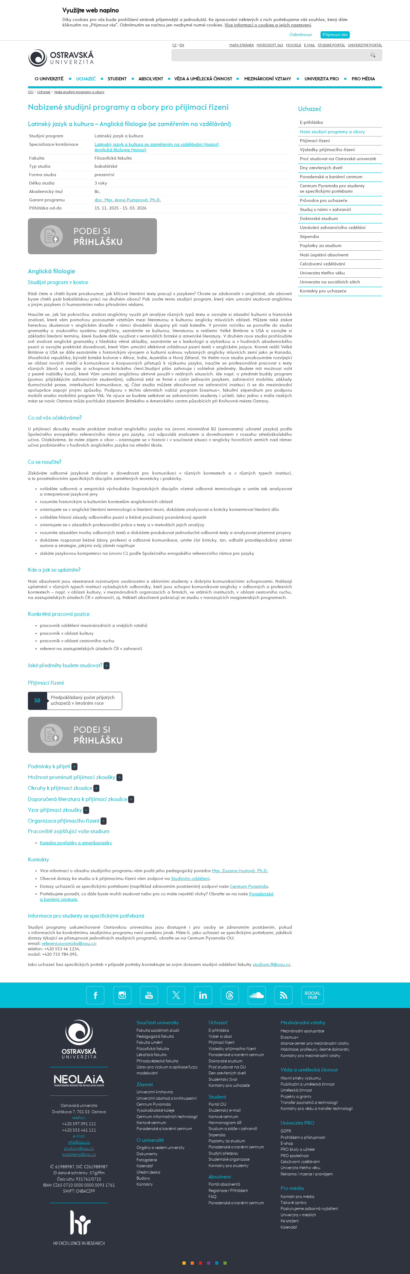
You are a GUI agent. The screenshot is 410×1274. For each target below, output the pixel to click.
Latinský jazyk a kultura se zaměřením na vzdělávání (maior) (157, 144)
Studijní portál (331, 45)
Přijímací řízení (315, 141)
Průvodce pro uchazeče (323, 200)
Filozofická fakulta (153, 1049)
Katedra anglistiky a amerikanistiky (76, 843)
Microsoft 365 (270, 45)
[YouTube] (149, 995)
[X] (176, 995)
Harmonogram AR (225, 1123)
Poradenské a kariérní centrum (331, 177)
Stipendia (309, 236)
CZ (174, 45)
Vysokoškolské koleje (155, 1110)
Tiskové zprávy (294, 1203)
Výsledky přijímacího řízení (327, 150)
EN (181, 45)
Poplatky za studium (321, 245)
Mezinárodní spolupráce (302, 1031)
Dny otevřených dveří (321, 168)
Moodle (293, 45)
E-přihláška (311, 122)
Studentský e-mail (225, 1110)
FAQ (212, 1197)
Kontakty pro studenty (229, 1166)
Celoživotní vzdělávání (322, 264)
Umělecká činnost (296, 1090)
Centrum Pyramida (249, 886)
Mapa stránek (241, 45)
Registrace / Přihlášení (228, 1191)
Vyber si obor (220, 1036)
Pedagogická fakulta (155, 1036)
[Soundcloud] (257, 995)
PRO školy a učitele (298, 1149)
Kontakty (145, 1184)
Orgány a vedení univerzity (161, 1148)
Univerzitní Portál (365, 45)
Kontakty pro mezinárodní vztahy (310, 1056)
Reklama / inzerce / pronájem (307, 1174)
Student (121, 79)
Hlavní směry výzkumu (301, 1078)
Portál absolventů (224, 1184)
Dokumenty (147, 1154)
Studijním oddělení (190, 878)
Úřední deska (148, 1172)
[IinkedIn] (203, 995)
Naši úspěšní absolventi (324, 255)
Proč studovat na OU (227, 1067)
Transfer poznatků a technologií (309, 1103)
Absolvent (154, 79)
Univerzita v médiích (298, 1215)
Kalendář (145, 1166)
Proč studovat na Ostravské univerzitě (338, 159)
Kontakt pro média (297, 1197)
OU (30, 92)
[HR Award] (78, 1227)
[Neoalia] (78, 1080)
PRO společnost (295, 1156)
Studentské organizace (229, 1159)
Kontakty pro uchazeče (323, 291)
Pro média (363, 79)
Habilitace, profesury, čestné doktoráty (315, 1049)
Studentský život (223, 1079)
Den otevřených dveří (227, 1073)
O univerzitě (53, 79)
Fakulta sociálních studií (158, 1030)
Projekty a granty (296, 1097)
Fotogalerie (147, 1160)
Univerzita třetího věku (322, 273)
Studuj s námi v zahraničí (325, 209)
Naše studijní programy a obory (79, 92)
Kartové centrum (151, 1123)
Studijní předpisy (223, 1153)
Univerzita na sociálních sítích (330, 282)
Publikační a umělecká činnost (308, 1084)
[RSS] (283, 995)
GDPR (286, 1131)
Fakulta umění (149, 1042)
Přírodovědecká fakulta (157, 1061)
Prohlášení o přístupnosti (303, 1137)
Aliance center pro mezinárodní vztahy (315, 1043)
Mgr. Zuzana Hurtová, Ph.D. (240, 871)
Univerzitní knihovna (155, 1092)
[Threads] (230, 995)
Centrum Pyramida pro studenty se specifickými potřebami (332, 189)
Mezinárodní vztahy (271, 79)
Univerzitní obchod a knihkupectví (167, 1098)
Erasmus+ (290, 1037)
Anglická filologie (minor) (120, 150)
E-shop (287, 1143)
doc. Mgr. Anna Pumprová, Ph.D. (128, 200)
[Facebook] (95, 995)
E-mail (309, 45)
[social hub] (312, 995)
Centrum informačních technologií (167, 1117)
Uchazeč (89, 79)
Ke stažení (290, 1221)
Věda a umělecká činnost (206, 79)
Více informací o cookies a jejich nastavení (268, 25)
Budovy (143, 1178)
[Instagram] (122, 995)
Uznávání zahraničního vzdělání (333, 227)
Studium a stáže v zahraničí (233, 1129)
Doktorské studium (319, 218)
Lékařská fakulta (152, 1055)
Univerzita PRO (326, 79)
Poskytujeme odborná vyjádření (309, 1209)
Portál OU (217, 1104)
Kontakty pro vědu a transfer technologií (317, 1109)
